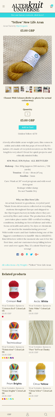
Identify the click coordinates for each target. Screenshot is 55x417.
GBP (9, 414)
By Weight (22, 265)
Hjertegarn (22, 26)
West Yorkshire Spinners (13, 305)
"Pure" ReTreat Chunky (39, 349)
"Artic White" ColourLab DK (39, 309)
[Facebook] (17, 254)
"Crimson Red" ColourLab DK (13, 309)
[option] (27, 60)
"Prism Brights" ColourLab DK (14, 392)
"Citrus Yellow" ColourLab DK (40, 392)
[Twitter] (31, 254)
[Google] (37, 254)
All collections (8, 265)
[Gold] (27, 104)
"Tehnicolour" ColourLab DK (13, 350)
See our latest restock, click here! (27, 15)
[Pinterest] (22, 254)
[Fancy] (27, 254)
